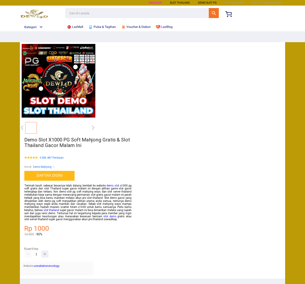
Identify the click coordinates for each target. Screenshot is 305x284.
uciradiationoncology (46, 265)
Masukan (155, 2)
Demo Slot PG (207, 2)
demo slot (113, 185)
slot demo (109, 216)
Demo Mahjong (42, 166)
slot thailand (51, 210)
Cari (214, 13)
